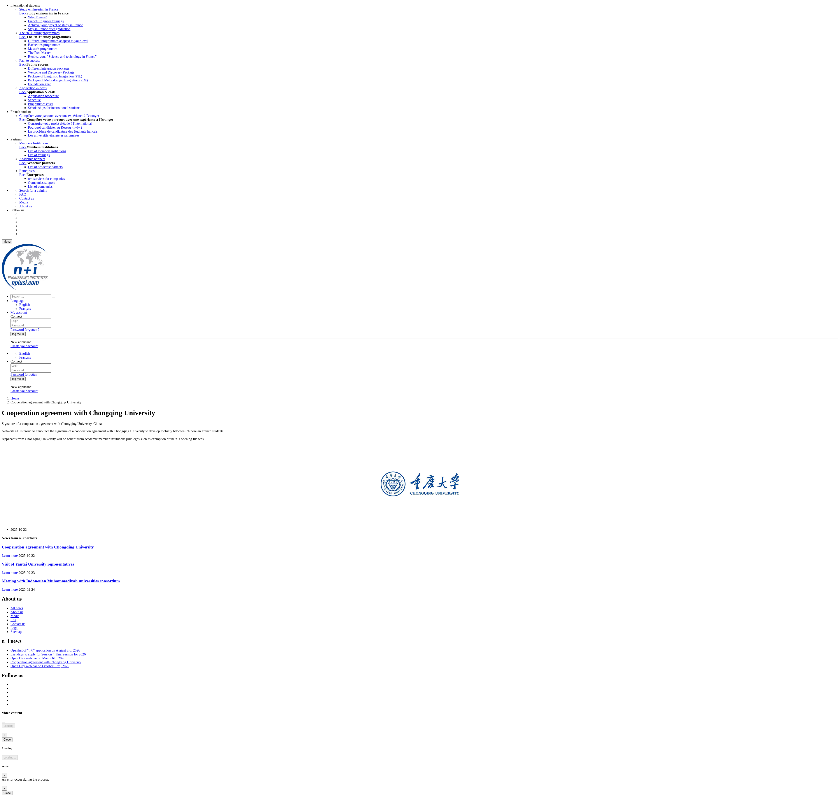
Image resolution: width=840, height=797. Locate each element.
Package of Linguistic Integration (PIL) (55, 76)
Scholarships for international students (54, 108)
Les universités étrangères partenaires (53, 135)
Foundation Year (39, 84)
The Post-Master (39, 52)
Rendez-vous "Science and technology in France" (62, 56)
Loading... (10, 757)
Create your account (24, 346)
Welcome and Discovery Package (51, 72)
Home (14, 398)
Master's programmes (42, 49)
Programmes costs (40, 104)
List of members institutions (47, 151)
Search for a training (33, 190)
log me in (18, 334)
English (24, 305)
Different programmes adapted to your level (58, 41)
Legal (14, 628)
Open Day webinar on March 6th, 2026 (37, 658)
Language (17, 301)
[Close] (3, 722)
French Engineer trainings (46, 21)
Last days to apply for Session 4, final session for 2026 (48, 654)
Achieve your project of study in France (55, 25)
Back (22, 13)
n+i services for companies (46, 178)
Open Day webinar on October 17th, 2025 (39, 666)
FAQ (22, 194)
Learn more (10, 555)
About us (25, 206)
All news (16, 608)
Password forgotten (23, 374)
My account (18, 312)
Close (7, 739)
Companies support (41, 182)
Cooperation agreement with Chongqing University (48, 547)
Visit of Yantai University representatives (38, 564)
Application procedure (43, 96)
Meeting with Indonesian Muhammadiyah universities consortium (61, 581)
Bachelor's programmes (44, 45)
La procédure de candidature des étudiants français (63, 131)
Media (23, 202)
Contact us (26, 198)
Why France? (37, 17)
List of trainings (39, 155)
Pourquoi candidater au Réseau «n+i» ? (55, 127)
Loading (8, 725)
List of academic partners (45, 167)
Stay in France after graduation (49, 29)
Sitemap (16, 632)
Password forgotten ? (25, 329)
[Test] (25, 289)
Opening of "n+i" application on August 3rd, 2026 (45, 650)
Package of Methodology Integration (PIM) (58, 80)
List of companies (40, 186)
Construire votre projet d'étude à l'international (60, 123)
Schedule (34, 100)
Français (25, 308)
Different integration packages (49, 68)
